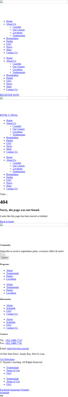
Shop (9, 49)
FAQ (8, 44)
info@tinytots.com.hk (18, 348)
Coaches (17, 27)
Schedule (10, 308)
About (9, 270)
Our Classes (19, 29)
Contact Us (12, 52)
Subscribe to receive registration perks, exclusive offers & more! (32, 251)
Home (9, 21)
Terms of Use (13, 370)
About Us (11, 24)
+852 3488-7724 (13, 340)
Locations (17, 32)
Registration (12, 38)
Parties (9, 41)
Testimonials (19, 35)
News (9, 47)
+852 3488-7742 (13, 343)
